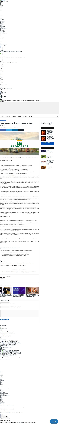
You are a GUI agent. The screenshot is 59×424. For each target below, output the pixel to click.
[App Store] (2, 403)
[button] (4, 416)
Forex (1, 35)
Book (0, 3)
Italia (1, 76)
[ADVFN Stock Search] (0, 1)
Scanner (1, 8)
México (1, 77)
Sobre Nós (1, 386)
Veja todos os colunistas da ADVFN (47, 143)
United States (2, 374)
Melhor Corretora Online (3, 33)
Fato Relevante (7, 265)
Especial (30, 116)
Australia (1, 377)
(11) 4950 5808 (2, 66)
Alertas (1, 25)
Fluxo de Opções (2, 31)
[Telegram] (14, 412)
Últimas (2, 116)
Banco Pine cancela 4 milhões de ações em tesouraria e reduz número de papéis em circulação (32, 295)
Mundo (1, 7)
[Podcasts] (21, 412)
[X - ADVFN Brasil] (6, 412)
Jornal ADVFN (2, 19)
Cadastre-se (2, 101)
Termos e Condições (20, 422)
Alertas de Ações (2, 26)
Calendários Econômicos (3, 44)
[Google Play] (2, 404)
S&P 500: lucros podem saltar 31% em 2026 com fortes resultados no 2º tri (50, 162)
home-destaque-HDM (14, 265)
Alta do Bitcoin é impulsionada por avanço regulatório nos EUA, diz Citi (50, 167)
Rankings (1, 5)
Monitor (1, 2)
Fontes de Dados (2, 394)
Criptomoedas (13, 116)
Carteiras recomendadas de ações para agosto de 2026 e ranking (50, 151)
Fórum (1, 4)
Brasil (1, 376)
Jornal (1, 398)
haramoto (48, 134)
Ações (19, 116)
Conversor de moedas (3, 28)
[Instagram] (2, 412)
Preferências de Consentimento (4, 395)
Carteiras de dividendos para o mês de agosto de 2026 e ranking (50, 157)
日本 (1, 78)
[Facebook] (11, 412)
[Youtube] (17, 412)
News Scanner (2, 20)
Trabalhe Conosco (2, 387)
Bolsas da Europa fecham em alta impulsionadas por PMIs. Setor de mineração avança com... (18, 295)
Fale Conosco (2, 68)
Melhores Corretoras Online (4, 393)
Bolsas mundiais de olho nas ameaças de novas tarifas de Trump (50, 137)
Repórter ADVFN (6, 127)
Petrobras (19, 265)
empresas (2, 265)
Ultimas (24, 265)
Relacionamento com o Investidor (5, 388)
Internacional (7, 116)
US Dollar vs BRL (9, 88)
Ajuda (1, 389)
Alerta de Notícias (2, 21)
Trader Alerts (2, 27)
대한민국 (1, 79)
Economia (25, 116)
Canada (1, 378)
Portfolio (1, 6)
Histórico (1, 16)
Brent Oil (6, 96)
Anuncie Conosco (2, 392)
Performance (2, 17)
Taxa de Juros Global (3, 45)
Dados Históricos (2, 30)
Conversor (1, 401)
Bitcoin (5, 92)
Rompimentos (2, 32)
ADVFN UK (1, 375)
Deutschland (2, 380)
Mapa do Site (2, 390)
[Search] (57, 116)
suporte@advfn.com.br (3, 67)
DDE (0, 29)
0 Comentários (16, 127)
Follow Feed (1, 24)
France (1, 379)
